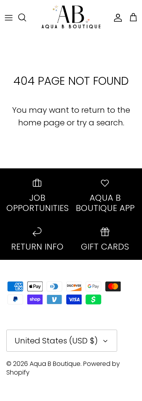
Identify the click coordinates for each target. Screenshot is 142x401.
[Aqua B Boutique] (71, 17)
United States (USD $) (56, 340)
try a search (100, 122)
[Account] (116, 17)
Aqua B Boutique (55, 363)
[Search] (26, 17)
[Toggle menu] (8, 17)
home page (41, 122)
